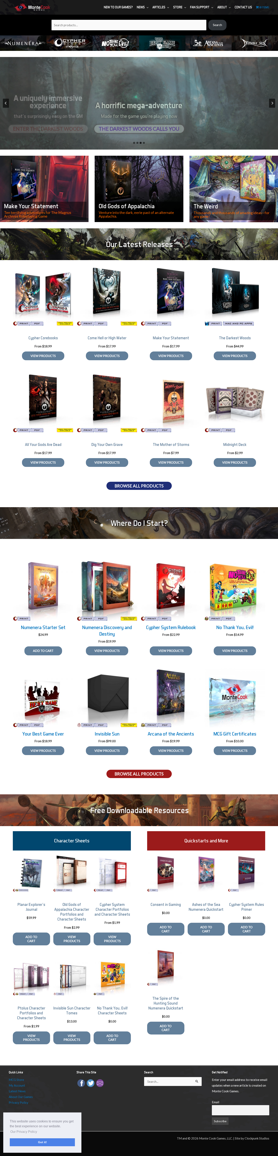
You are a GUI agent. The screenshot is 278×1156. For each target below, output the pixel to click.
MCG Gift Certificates (234, 734)
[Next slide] (272, 103)
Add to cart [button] (43, 650)
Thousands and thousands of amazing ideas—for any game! (231, 215)
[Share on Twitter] (90, 1083)
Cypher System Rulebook (171, 627)
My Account (17, 1085)
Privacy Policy (18, 1102)
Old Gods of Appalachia (127, 206)
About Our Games (21, 1097)
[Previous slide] (6, 103)
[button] (147, 7)
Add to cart (31, 939)
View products (43, 356)
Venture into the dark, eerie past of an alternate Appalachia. (136, 214)
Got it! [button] (42, 1142)
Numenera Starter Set (43, 627)
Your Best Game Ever (43, 734)
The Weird (206, 206)
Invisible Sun (107, 734)
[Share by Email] (100, 1083)
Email (215, 1102)
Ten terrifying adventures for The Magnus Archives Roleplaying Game (37, 214)
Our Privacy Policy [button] (23, 1131)
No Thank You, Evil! (235, 627)
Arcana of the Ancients (171, 734)
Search (217, 25)
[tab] (134, 143)
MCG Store (16, 1080)
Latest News (17, 1091)
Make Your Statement (31, 206)
